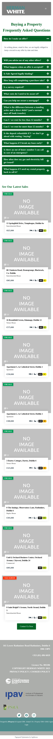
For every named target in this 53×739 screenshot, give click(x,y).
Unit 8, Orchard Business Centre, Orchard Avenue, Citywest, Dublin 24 (24, 558)
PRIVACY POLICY (19, 671)
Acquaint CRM (20, 722)
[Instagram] (34, 715)
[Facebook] (26, 715)
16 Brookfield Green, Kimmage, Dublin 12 (24, 320)
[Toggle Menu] (45, 8)
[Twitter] (19, 715)
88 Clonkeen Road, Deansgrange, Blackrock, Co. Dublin (25, 271)
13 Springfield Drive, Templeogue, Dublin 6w (25, 223)
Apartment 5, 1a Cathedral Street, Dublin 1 (24, 367)
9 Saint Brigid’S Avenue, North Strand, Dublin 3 (25, 608)
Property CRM (39, 722)
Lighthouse (34, 737)
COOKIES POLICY (40, 671)
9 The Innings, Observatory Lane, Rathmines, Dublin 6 (25, 509)
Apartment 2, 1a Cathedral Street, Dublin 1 (24, 414)
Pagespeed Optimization (22, 737)
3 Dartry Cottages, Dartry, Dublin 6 (21, 461)
